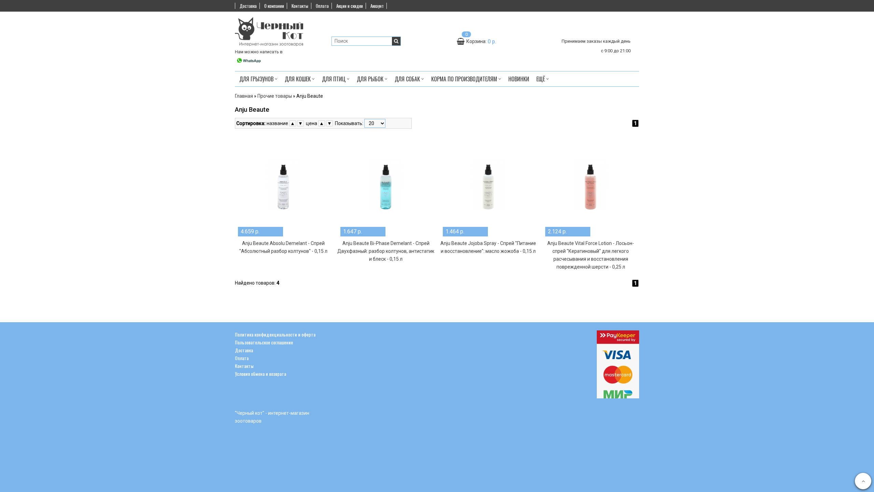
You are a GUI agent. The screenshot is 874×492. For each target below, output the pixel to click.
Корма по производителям (464, 79)
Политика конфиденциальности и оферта (275, 334)
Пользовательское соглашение (264, 342)
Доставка (248, 6)
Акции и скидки (349, 6)
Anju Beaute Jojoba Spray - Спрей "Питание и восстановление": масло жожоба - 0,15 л (488, 247)
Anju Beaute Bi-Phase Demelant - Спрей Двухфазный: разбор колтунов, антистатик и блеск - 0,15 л (385, 251)
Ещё (540, 79)
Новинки (518, 79)
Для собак (408, 79)
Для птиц (334, 79)
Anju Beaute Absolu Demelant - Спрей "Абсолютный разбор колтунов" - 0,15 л (283, 247)
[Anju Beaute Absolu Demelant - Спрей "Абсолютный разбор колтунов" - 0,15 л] (283, 185)
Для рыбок (371, 79)
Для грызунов (257, 79)
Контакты (300, 6)
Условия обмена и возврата (260, 373)
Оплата (322, 6)
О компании (274, 6)
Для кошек (298, 79)
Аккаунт (377, 6)
